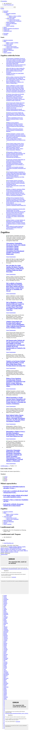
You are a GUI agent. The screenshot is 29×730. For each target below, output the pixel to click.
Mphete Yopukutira (10, 22)
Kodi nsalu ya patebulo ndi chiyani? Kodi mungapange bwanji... (15, 491)
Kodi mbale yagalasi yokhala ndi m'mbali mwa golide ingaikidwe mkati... (15, 496)
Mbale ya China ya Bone (11, 550)
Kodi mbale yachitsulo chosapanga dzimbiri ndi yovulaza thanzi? (13, 504)
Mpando (8, 24)
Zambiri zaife (6, 29)
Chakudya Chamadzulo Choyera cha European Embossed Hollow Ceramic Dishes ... (14, 119)
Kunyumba (5, 11)
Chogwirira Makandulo (11, 23)
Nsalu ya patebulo (10, 26)
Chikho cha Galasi (10, 18)
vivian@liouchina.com (8, 543)
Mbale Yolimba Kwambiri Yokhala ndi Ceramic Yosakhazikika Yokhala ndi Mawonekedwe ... (14, 227)
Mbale (7, 14)
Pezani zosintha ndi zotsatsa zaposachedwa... (10, 471)
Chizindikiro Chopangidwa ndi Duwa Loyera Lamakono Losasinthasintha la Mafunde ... (14, 130)
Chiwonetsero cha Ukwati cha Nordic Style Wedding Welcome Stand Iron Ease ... (16, 65)
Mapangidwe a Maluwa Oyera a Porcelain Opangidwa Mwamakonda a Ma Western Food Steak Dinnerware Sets (15, 434)
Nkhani (5, 27)
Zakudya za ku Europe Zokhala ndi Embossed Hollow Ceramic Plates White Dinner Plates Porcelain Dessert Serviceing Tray (15, 363)
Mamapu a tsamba (21, 546)
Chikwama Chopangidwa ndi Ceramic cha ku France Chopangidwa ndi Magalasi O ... (15, 91)
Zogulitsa (5, 12)
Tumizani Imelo (4, 554)
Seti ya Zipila (20, 550)
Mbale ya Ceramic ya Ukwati (11, 551)
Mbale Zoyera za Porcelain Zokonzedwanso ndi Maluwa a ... (13, 156)
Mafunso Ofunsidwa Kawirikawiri (11, 28)
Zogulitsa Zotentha (12, 546)
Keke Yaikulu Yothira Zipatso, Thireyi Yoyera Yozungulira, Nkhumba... (14, 149)
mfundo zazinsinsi (5, 548)
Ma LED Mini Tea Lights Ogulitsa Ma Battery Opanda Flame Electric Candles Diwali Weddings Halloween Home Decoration (15, 268)
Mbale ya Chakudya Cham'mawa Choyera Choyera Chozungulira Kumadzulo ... (15, 195)
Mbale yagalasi (12, 17)
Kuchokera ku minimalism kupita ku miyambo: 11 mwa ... (14, 487)
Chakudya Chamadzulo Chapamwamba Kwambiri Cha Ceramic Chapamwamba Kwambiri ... (15, 216)
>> (9, 465)
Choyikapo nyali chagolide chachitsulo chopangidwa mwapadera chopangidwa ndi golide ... (16, 168)
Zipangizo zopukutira (11, 13)
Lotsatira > (6, 465)
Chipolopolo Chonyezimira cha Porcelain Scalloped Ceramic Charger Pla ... (15, 100)
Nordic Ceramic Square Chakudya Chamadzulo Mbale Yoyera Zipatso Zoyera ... (15, 140)
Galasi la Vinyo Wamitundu (15, 21)
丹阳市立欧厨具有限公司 (15, 548)
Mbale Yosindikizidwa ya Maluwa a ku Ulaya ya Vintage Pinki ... (15, 82)
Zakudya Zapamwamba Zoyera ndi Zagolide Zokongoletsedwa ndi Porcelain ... (16, 109)
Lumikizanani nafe (7, 31)
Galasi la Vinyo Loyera (14, 19)
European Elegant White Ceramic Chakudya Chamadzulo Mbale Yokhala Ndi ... (16, 205)
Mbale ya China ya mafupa (15, 16)
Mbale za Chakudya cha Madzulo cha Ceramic (11, 549)
